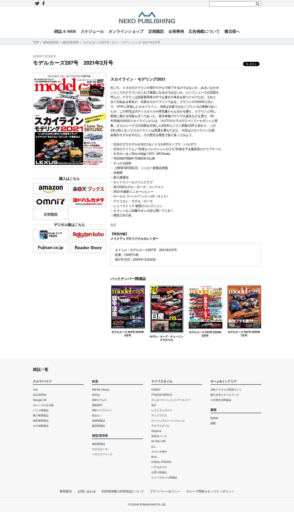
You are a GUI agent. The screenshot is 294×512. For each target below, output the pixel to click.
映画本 (214, 418)
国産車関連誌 (40, 420)
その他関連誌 (40, 425)
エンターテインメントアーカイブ (170, 400)
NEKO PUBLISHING (147, 17)
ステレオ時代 (159, 451)
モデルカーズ (100, 449)
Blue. (154, 456)
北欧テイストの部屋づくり (225, 389)
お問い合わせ (87, 491)
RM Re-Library (100, 389)
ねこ (153, 446)
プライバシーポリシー (165, 491)
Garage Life (40, 400)
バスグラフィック (102, 454)
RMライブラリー (102, 410)
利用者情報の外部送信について (123, 491)
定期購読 (156, 31)
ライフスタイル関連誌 (164, 477)
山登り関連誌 (159, 472)
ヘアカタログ (159, 467)
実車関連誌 (98, 420)
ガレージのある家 (43, 405)
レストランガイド (161, 410)
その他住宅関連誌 (220, 400)
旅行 (153, 405)
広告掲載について (204, 31)
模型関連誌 (98, 425)
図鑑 (213, 423)
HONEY (156, 389)
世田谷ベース (159, 436)
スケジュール (92, 31)
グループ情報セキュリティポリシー (210, 491)
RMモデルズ (99, 400)
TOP (36, 42)
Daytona (156, 431)
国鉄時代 (97, 405)
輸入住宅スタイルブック (224, 394)
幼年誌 (96, 394)
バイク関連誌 (40, 410)
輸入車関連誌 (40, 415)
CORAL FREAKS (161, 462)
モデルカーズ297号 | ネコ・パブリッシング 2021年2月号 (121, 42)
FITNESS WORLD (161, 394)
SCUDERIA (39, 394)
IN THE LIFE (158, 441)
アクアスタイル (160, 425)
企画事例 (176, 31)
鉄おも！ (97, 415)
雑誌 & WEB (65, 31)
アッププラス (159, 415)
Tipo (35, 389)
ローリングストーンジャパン (168, 420)
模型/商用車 (71, 42)
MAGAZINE (51, 42)
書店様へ (232, 31)
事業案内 (66, 491)
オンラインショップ (126, 31)
